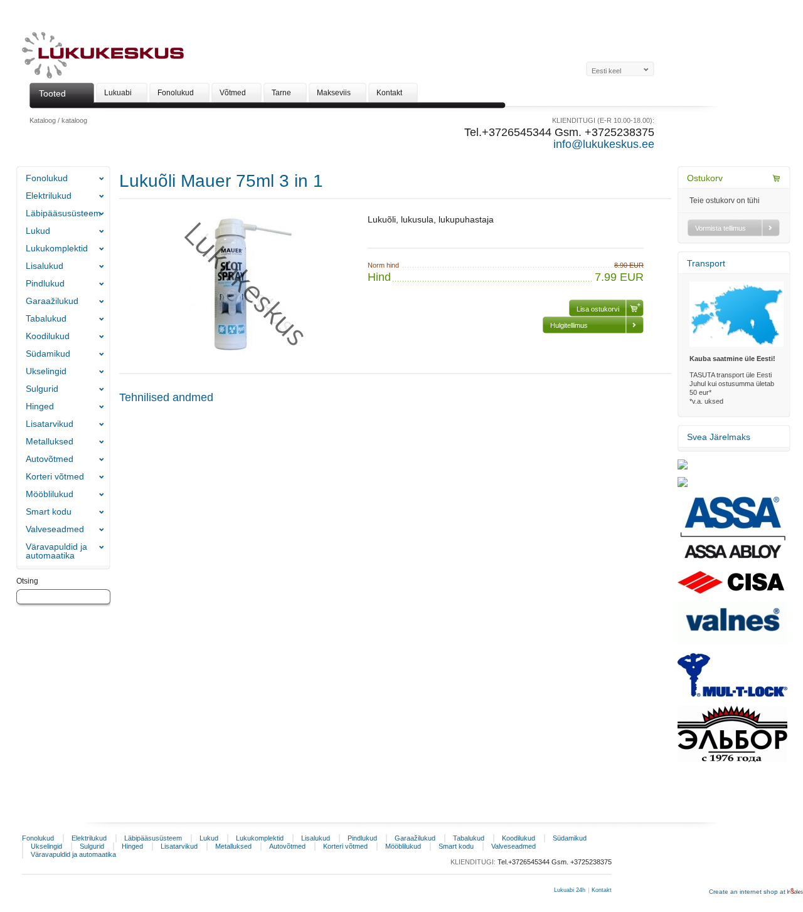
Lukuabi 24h (569, 890)
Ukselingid (46, 371)
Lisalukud (44, 266)
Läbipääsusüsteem (63, 213)
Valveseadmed (55, 529)
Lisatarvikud (49, 424)
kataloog (74, 120)
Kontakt (602, 890)
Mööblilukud (49, 494)
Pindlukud (45, 283)
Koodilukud (48, 336)
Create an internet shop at (748, 891)
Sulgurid (42, 389)
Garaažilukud (52, 301)
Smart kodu (49, 511)
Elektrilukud (49, 196)
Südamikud (48, 354)
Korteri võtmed (55, 476)
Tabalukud (46, 318)
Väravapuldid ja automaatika (56, 551)
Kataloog (42, 120)
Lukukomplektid (57, 248)
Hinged (40, 406)
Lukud (38, 231)
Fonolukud (47, 178)
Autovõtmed (49, 459)
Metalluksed (49, 441)
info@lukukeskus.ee (603, 144)
